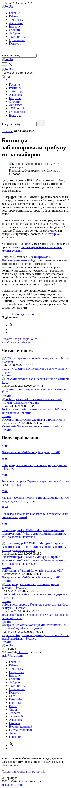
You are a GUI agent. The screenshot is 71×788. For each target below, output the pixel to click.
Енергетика (16, 672)
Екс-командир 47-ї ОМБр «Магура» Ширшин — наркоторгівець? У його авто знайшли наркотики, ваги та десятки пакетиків (34, 560)
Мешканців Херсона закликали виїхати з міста (32, 426)
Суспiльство (17, 40)
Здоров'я (14, 713)
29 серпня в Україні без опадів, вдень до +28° (31, 577)
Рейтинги (15, 16)
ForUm (27, 243)
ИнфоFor (15, 736)
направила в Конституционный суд (26, 258)
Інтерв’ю (15, 26)
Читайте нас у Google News (19, 339)
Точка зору (16, 19)
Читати (6, 375)
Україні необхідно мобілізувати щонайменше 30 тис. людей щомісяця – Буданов (35, 636)
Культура (15, 43)
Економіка (16, 699)
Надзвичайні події (21, 730)
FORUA (22, 652)
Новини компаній (20, 726)
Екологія (14, 723)
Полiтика (7, 131)
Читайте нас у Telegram (16, 342)
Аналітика (16, 23)
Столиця (14, 30)
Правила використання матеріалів (23, 771)
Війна (13, 706)
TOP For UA (17, 36)
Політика (15, 702)
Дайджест (15, 33)
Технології (16, 716)
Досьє (13, 733)
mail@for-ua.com (12, 655)
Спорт (13, 709)
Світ (12, 696)
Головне (14, 13)
